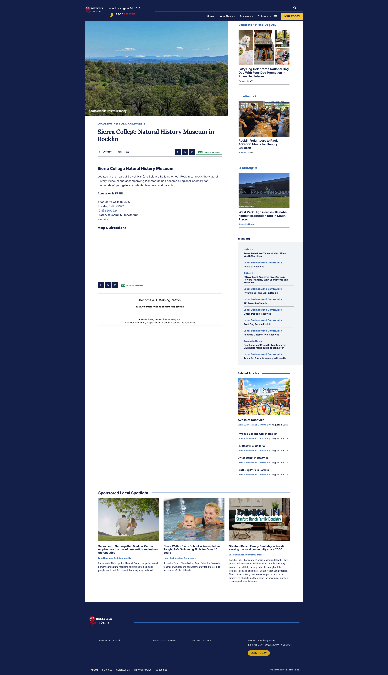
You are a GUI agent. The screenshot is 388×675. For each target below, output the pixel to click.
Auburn (242, 152)
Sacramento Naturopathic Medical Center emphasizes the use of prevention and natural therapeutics (128, 549)
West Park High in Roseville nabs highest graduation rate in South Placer (263, 215)
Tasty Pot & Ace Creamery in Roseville (265, 358)
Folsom (242, 81)
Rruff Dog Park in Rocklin (257, 324)
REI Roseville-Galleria (255, 303)
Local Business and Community (122, 123)
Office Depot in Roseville (257, 313)
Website (103, 219)
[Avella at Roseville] (264, 396)
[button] (294, 7)
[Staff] (100, 152)
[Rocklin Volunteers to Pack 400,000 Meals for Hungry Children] (264, 119)
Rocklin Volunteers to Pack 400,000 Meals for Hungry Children (258, 144)
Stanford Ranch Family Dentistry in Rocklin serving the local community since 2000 (257, 548)
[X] (185, 152)
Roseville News (246, 224)
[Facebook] (178, 152)
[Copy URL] (192, 152)
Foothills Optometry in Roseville (261, 334)
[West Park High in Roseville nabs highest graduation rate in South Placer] (264, 190)
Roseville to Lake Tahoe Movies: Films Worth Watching (265, 255)
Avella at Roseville (254, 266)
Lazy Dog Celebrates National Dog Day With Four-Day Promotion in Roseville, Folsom (264, 72)
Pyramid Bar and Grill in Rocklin (261, 292)
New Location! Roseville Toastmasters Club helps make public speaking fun (265, 346)
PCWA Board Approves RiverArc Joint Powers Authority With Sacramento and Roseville (266, 280)
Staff (109, 152)
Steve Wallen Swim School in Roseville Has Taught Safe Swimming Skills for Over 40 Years (192, 549)
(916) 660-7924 (108, 210)
